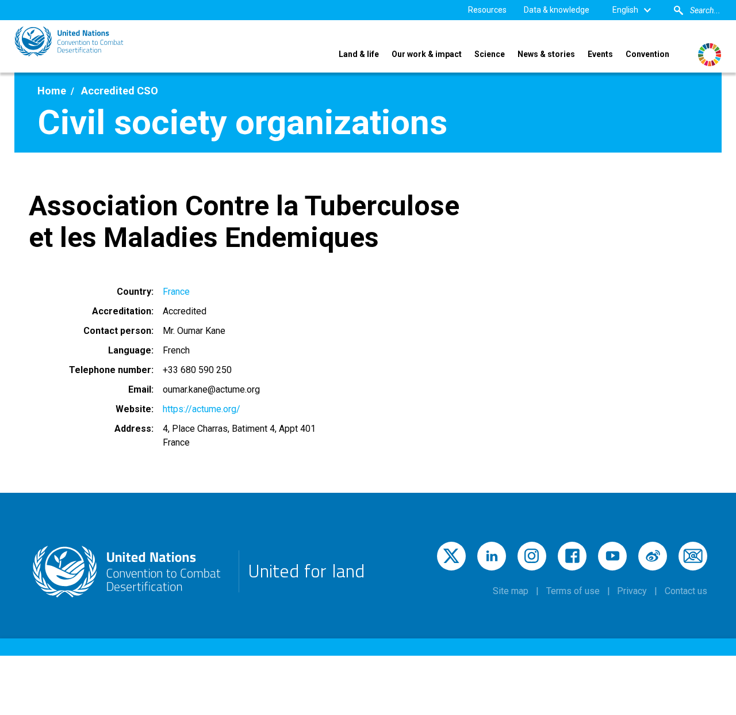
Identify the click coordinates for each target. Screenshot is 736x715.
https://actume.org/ (201, 409)
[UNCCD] (69, 41)
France (176, 291)
